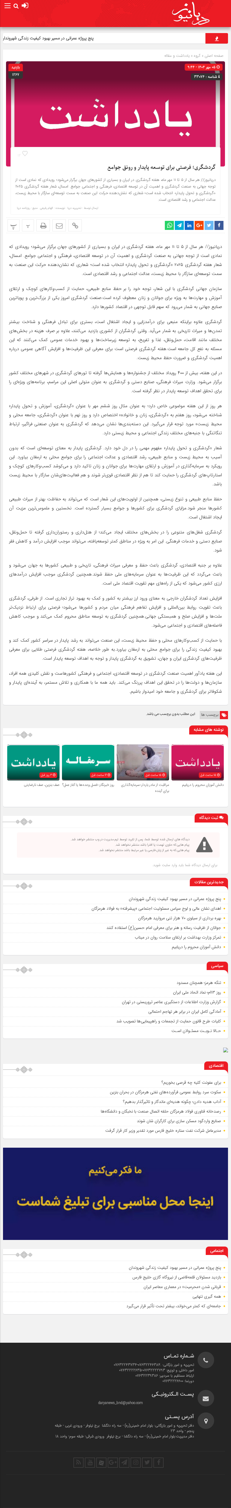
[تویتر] (147, 1463)
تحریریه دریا (74, 208)
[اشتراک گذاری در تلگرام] (179, 225)
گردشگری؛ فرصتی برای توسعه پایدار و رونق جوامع (161, 167)
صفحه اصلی (213, 56)
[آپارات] (101, 1463)
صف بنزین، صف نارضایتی (42, 785)
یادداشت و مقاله (177, 56)
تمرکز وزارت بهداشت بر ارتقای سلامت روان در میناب (178, 937)
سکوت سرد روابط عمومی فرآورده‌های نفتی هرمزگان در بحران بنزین (165, 1092)
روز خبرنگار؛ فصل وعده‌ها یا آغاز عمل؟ (88, 785)
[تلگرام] (124, 1463)
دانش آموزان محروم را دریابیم (203, 785)
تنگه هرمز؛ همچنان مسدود (199, 982)
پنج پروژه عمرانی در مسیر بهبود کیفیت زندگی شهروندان (66, 38)
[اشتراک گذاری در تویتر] (209, 225)
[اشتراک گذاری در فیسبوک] (218, 225)
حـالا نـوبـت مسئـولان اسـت (196, 1030)
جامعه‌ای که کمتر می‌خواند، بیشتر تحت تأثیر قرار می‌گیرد (173, 1306)
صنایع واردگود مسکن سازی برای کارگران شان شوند (179, 1121)
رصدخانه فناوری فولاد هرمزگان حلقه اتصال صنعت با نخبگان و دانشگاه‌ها (161, 1111)
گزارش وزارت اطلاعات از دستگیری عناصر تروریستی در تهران (171, 1002)
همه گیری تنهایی (206, 1296)
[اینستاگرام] (136, 1463)
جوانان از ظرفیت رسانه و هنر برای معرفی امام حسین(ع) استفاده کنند (163, 927)
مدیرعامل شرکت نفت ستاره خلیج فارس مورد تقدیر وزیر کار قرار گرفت (163, 1130)
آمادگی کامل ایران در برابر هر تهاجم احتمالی (184, 1011)
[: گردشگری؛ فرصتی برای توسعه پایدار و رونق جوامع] (59, 225)
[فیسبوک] (158, 1463)
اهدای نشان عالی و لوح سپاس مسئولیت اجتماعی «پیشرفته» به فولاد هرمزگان (156, 908)
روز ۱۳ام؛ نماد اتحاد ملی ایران (197, 992)
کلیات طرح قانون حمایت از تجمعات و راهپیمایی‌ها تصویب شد (168, 1021)
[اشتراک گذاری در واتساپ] (169, 225)
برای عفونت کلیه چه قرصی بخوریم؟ (191, 1082)
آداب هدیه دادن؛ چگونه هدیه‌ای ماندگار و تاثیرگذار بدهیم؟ (172, 1101)
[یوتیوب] (90, 1463)
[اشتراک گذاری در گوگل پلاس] (199, 225)
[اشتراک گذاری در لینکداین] (189, 225)
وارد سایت (169, 865)
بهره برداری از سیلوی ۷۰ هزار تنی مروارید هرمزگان (179, 918)
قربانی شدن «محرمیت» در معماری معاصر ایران (182, 1287)
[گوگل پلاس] (113, 1463)
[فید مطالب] (78, 1463)
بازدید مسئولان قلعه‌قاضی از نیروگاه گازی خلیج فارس (176, 1277)
